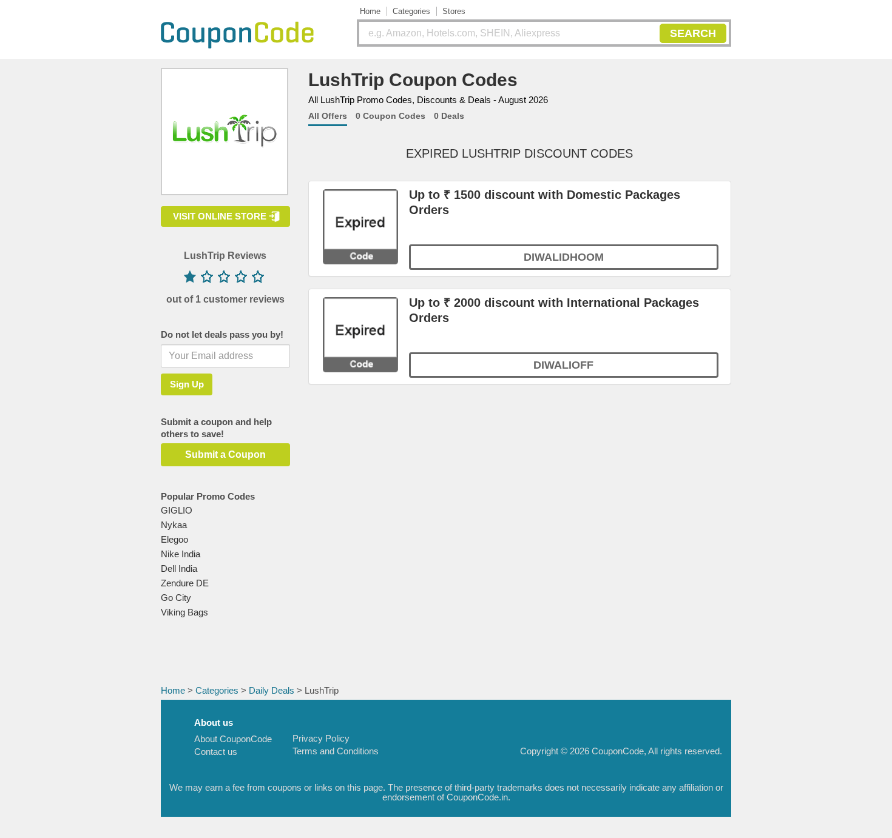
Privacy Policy (321, 738)
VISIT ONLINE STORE (219, 216)
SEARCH (693, 33)
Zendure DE (185, 583)
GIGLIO (176, 510)
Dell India (179, 568)
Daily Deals (271, 690)
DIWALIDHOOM (564, 257)
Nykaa (174, 525)
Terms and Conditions (335, 751)
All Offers (327, 116)
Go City (176, 597)
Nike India (180, 554)
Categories (411, 11)
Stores (453, 11)
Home (370, 11)
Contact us (215, 751)
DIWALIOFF (563, 365)
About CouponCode (233, 739)
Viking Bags (184, 612)
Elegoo (174, 539)
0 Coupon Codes (390, 116)
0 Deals (449, 116)
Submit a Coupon (225, 454)
